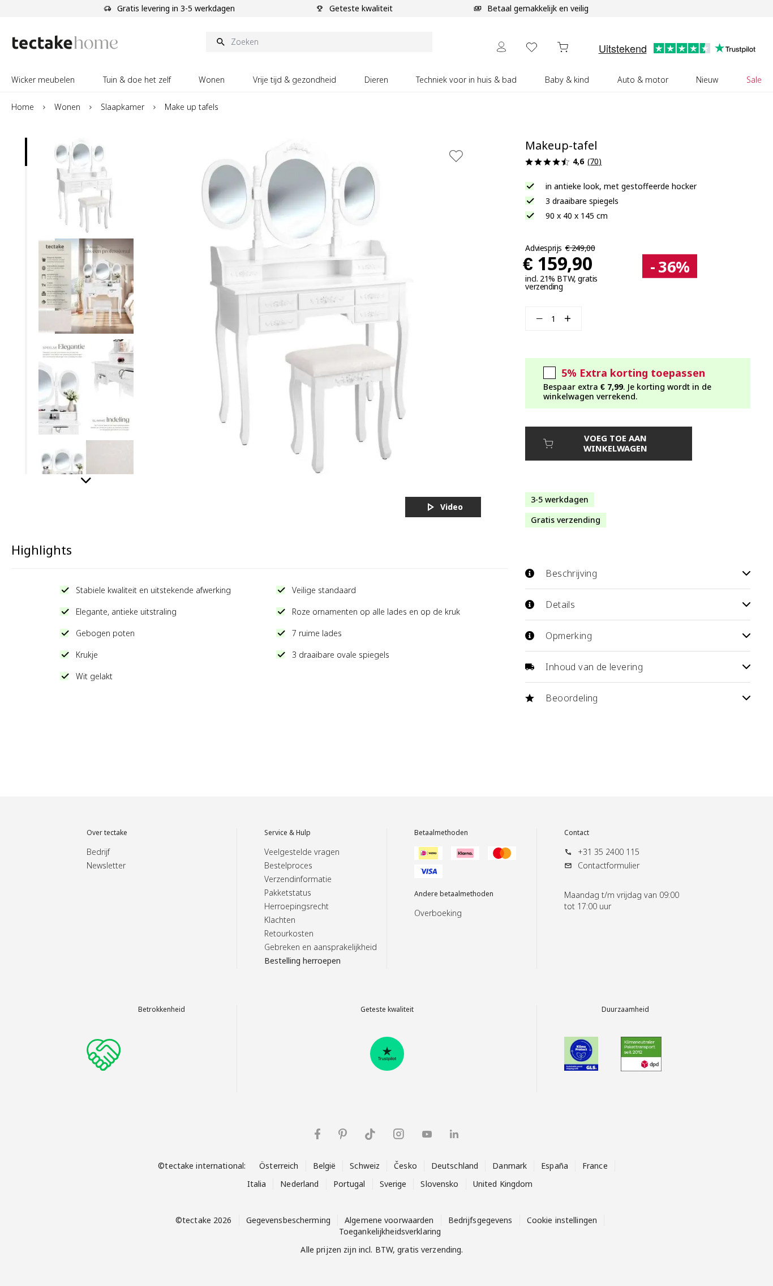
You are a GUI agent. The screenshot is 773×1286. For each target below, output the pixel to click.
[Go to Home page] (65, 42)
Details (560, 604)
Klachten (279, 919)
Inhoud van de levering (594, 667)
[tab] (26, 152)
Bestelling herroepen (302, 960)
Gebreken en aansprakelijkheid (320, 947)
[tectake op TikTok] (370, 1134)
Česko (405, 1165)
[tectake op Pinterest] (342, 1134)
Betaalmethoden (441, 832)
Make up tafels (191, 106)
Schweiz (365, 1165)
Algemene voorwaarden (389, 1220)
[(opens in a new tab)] (387, 1054)
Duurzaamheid (625, 1009)
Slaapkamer (122, 106)
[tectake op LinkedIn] (454, 1134)
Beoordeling (572, 698)
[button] (86, 185)
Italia (257, 1183)
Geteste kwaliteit (387, 1009)
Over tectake (107, 832)
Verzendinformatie (298, 879)
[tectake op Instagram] (398, 1134)
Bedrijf (98, 851)
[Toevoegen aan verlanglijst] (456, 156)
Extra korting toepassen (633, 373)
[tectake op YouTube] (427, 1134)
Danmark (509, 1165)
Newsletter (106, 865)
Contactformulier (608, 865)
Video (451, 506)
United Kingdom (503, 1183)
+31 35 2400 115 (608, 851)
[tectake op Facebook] (317, 1134)
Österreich (278, 1165)
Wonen (67, 106)
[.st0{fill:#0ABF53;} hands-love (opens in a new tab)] (104, 1054)
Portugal (349, 1183)
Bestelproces (288, 865)
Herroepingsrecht (296, 906)
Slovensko (439, 1183)
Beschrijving (571, 573)
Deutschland (454, 1165)
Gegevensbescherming (288, 1220)
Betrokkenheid (161, 1009)
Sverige (393, 1183)
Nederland (299, 1183)
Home (22, 106)
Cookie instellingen (562, 1220)
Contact (576, 832)
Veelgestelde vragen (302, 851)
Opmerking (569, 635)
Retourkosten (289, 933)
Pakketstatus (287, 892)
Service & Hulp (287, 832)
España (554, 1165)
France (595, 1165)
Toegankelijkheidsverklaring (390, 1231)
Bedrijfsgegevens (480, 1220)
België (324, 1165)
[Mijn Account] (501, 46)
